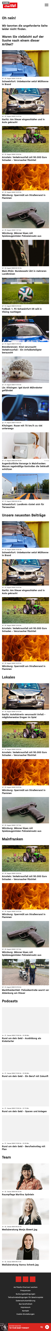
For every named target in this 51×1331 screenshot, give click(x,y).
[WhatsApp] (32, 1279)
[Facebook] (18, 1279)
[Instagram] (25, 1279)
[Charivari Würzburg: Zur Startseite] (10, 4)
